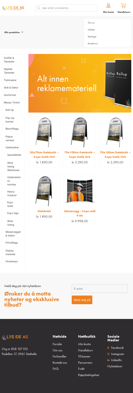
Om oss (91, 22)
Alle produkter (12, 32)
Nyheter (91, 29)
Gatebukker (12, 147)
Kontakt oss (93, 43)
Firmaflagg (12, 242)
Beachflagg (12, 128)
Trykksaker (10, 80)
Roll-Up (10, 109)
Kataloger (92, 36)
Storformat (10, 94)
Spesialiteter (14, 154)
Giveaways (12, 261)
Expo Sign (13, 213)
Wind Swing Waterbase (13, 166)
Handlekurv (124, 12)
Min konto (108, 12)
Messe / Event (12, 102)
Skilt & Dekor (11, 87)
